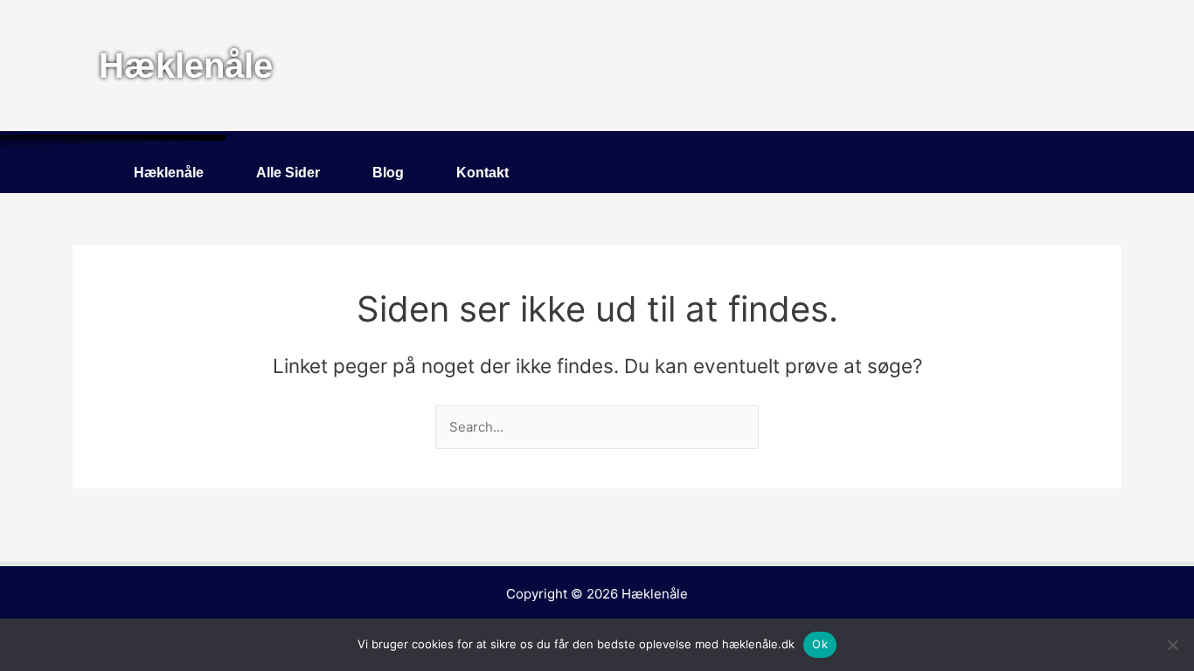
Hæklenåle (169, 172)
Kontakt (482, 172)
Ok (820, 644)
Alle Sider (288, 172)
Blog (388, 172)
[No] (1172, 645)
